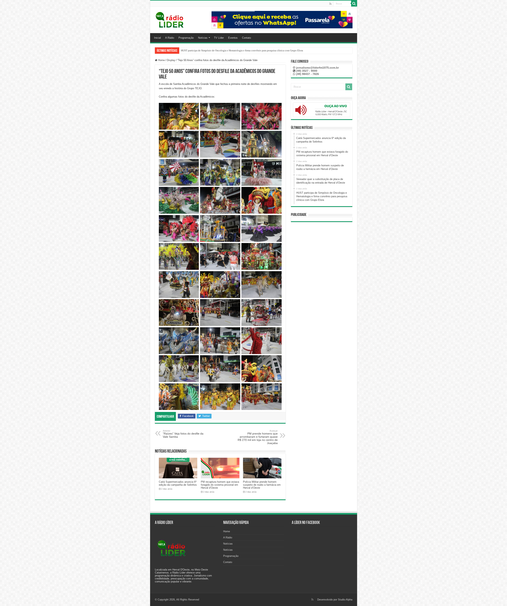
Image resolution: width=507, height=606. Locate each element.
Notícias (203, 37)
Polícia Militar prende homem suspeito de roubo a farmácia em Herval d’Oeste (262, 484)
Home (161, 60)
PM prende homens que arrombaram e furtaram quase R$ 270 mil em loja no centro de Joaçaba (258, 437)
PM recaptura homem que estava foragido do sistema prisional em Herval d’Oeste (220, 484)
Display (171, 60)
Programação (186, 37)
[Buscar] (354, 4)
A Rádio (169, 37)
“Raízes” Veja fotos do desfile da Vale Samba (183, 434)
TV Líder (219, 37)
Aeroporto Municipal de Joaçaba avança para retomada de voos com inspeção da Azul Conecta (231, 50)
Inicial (157, 37)
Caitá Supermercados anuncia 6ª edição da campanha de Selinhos (178, 483)
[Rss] (330, 3)
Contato (246, 37)
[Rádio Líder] (170, 19)
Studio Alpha (345, 599)
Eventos (233, 37)
